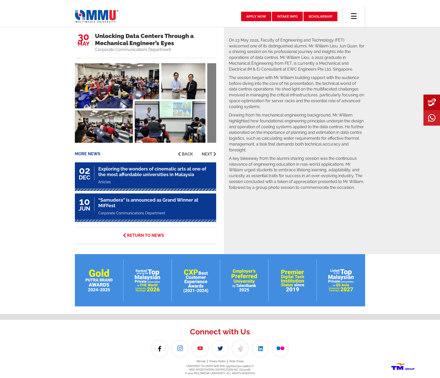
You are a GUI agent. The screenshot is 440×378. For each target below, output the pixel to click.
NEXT (207, 154)
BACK (187, 154)
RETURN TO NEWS (145, 235)
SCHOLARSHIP (320, 16)
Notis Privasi (236, 361)
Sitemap (201, 361)
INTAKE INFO (287, 16)
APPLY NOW (256, 16)
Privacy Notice (217, 361)
